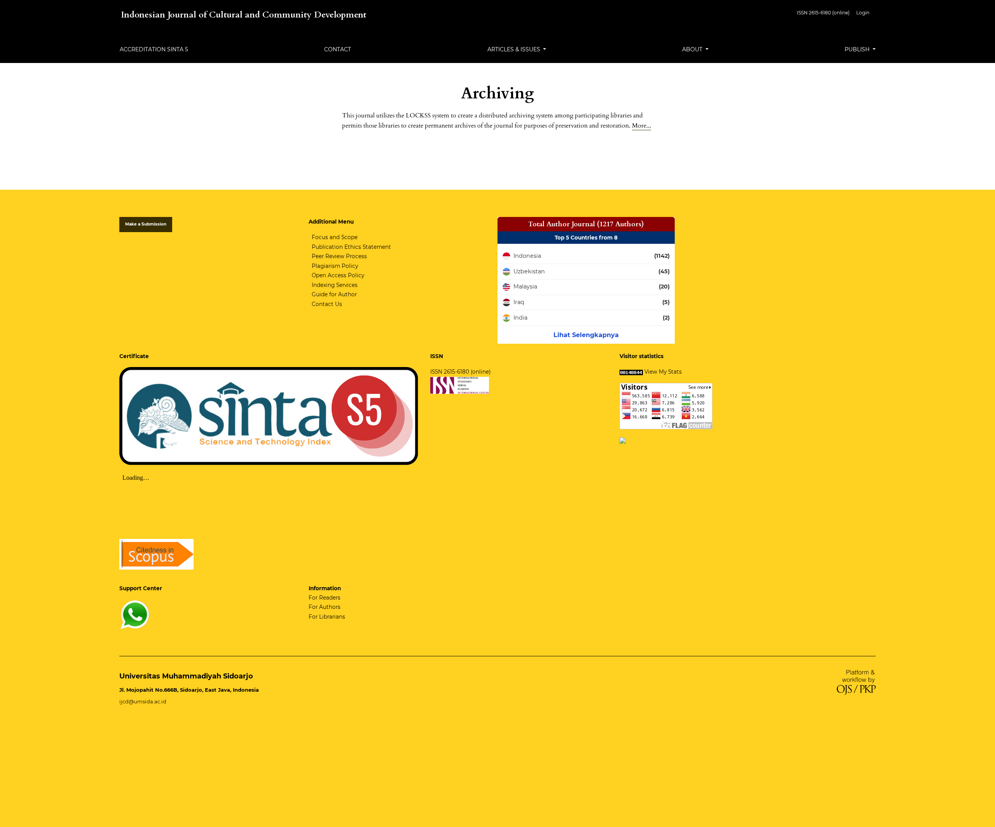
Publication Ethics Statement (351, 247)
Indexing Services (335, 285)
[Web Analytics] (631, 372)
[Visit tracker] (623, 440)
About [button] (693, 49)
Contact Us (327, 304)
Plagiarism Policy (335, 266)
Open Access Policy (338, 275)
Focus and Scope (335, 237)
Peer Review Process (339, 256)
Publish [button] (858, 49)
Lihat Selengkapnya (586, 335)
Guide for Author (334, 294)
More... (641, 125)
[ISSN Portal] (459, 385)
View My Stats (663, 372)
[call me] (134, 614)
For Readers (324, 597)
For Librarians (327, 617)
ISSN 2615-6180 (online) (823, 13)
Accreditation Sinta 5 (154, 49)
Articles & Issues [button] (514, 49)
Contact (337, 49)
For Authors (324, 607)
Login (862, 13)
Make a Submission (145, 224)
